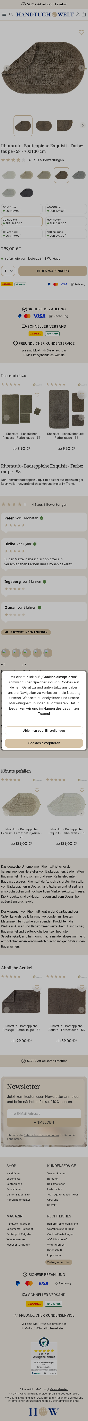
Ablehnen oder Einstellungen (44, 730)
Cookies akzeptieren (44, 743)
